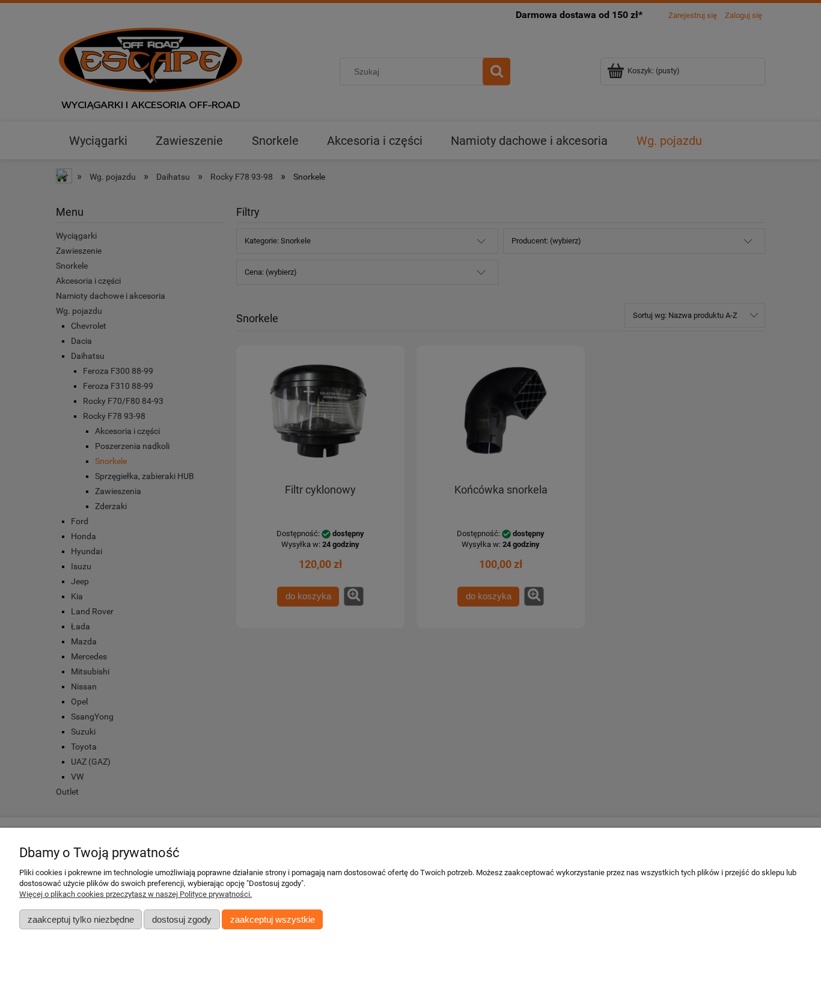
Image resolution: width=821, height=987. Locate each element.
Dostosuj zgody (182, 919)
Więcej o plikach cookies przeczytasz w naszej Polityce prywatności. (135, 894)
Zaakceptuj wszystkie (272, 919)
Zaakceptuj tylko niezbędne (81, 919)
